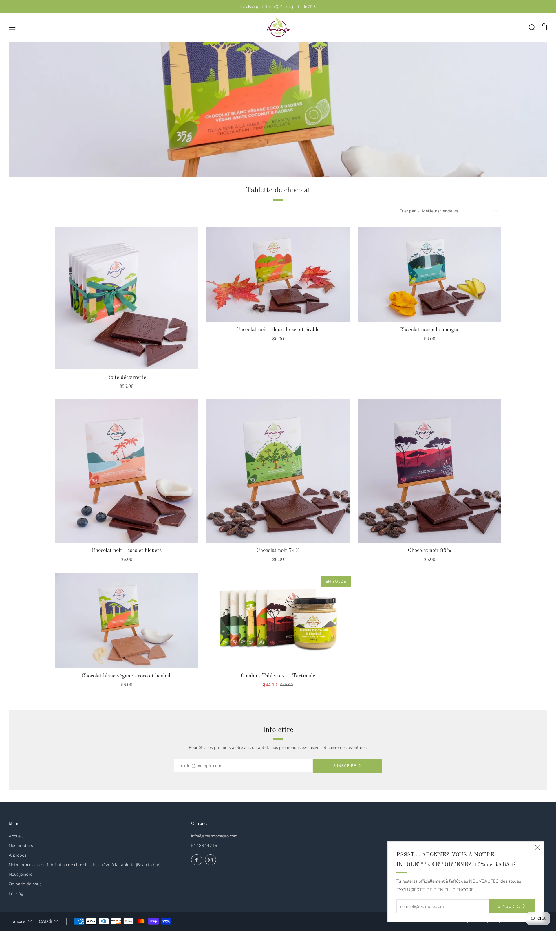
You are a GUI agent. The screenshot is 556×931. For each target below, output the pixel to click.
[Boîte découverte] (126, 298)
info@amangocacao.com (214, 836)
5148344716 (204, 845)
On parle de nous (25, 884)
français (17, 921)
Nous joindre (20, 874)
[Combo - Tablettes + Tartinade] (277, 620)
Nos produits (21, 845)
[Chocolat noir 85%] (429, 470)
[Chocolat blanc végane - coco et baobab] (126, 620)
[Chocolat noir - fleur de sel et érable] (277, 274)
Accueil (16, 836)
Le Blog (16, 893)
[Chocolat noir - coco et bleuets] (126, 470)
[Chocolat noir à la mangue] (429, 274)
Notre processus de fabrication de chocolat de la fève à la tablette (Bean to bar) (84, 865)
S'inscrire (344, 765)
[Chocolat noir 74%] (277, 470)
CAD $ (45, 921)
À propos (17, 855)
